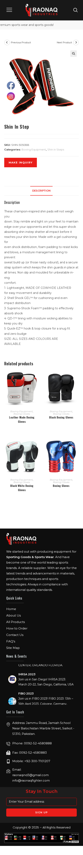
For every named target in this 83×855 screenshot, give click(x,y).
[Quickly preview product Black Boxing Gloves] (77, 377)
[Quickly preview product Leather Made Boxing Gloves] (38, 377)
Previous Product (21, 42)
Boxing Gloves (21, 413)
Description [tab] (41, 190)
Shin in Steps (55, 149)
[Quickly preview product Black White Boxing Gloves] (38, 445)
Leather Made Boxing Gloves (21, 419)
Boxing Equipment (34, 149)
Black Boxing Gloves (61, 417)
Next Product (64, 42)
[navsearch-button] (75, 10)
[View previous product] (7, 42)
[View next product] (76, 42)
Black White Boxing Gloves (21, 487)
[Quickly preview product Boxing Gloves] (77, 445)
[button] (9, 10)
